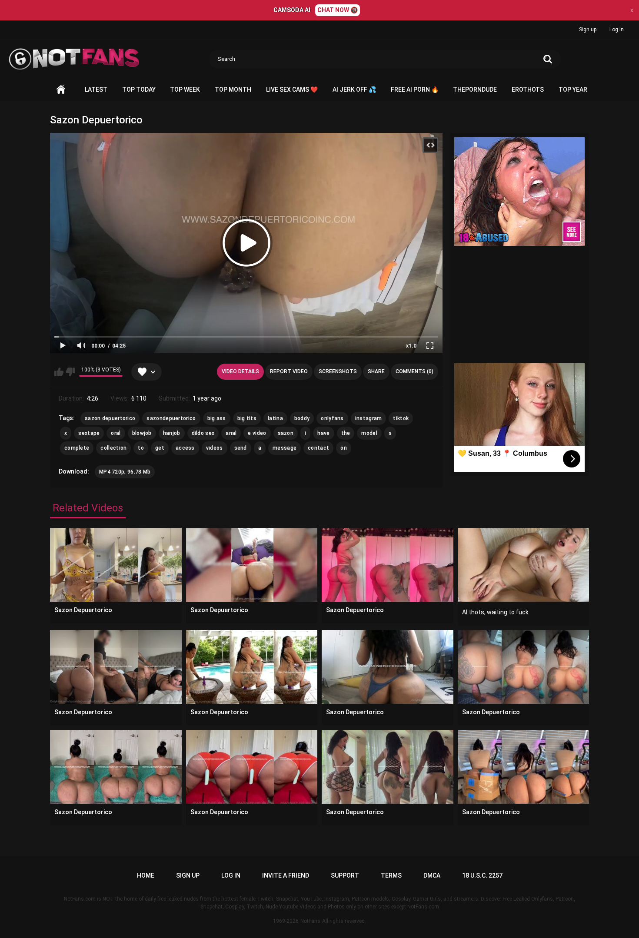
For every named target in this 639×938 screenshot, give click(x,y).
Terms (391, 875)
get (159, 448)
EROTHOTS (528, 89)
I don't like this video (70, 372)
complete (76, 448)
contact (318, 448)
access (185, 448)
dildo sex (203, 433)
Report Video (289, 371)
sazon (286, 433)
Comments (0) (414, 371)
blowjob (142, 433)
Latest (96, 89)
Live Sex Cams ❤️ (292, 89)
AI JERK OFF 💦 (354, 89)
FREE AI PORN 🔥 (415, 89)
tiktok (401, 418)
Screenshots (338, 371)
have (323, 433)
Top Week (185, 89)
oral (115, 433)
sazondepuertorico (171, 418)
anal (231, 433)
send (240, 448)
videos (214, 448)
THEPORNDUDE (475, 89)
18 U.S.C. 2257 (482, 875)
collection (113, 448)
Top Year (573, 89)
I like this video (58, 372)
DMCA (431, 875)
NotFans (310, 921)
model (369, 433)
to (141, 448)
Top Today (139, 89)
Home (61, 90)
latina (275, 418)
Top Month (233, 89)
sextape (89, 433)
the (345, 433)
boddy (302, 418)
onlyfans (332, 418)
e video (257, 433)
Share (376, 371)
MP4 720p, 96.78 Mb (124, 472)
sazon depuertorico (110, 418)
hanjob (171, 433)
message (284, 448)
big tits (246, 418)
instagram (368, 418)
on (343, 448)
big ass (216, 418)
